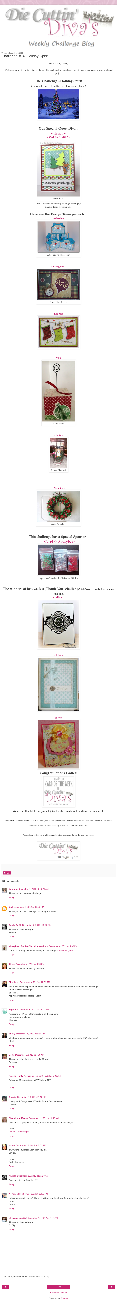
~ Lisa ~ (58, 655)
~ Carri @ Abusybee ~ (58, 541)
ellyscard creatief (18, 1218)
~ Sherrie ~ (58, 717)
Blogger (64, 1298)
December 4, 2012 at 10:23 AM (33, 889)
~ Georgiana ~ (58, 266)
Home (58, 1287)
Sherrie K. (14, 982)
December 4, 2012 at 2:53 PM (36, 925)
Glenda (12, 1097)
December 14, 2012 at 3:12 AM (43, 1218)
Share (6, 873)
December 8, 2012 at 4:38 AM (29, 1055)
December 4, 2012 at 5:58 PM (30, 964)
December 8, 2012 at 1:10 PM (31, 1097)
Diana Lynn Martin (18, 1118)
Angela (12, 1176)
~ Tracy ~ (58, 133)
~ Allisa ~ (58, 597)
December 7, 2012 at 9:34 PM (30, 1033)
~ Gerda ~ (58, 218)
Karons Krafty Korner (20, 1076)
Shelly (12, 1033)
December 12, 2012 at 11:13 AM (32, 1176)
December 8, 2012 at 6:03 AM (46, 1076)
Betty (11, 1055)
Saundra (13, 889)
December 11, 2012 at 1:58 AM (44, 1118)
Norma (12, 1194)
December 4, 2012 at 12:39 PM (29, 907)
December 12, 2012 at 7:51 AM (31, 1145)
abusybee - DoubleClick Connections (28, 946)
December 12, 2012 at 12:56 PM (32, 1194)
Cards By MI (15, 925)
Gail (11, 907)
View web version (58, 1292)
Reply (11, 897)
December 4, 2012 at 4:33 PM (63, 946)
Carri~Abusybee (65, 950)
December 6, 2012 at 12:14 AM (34, 1009)
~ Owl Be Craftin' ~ (58, 137)
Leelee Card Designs (19, 1131)
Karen (12, 1145)
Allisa (12, 964)
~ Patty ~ (58, 435)
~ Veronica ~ (58, 488)
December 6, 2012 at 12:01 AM (35, 982)
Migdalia (13, 1009)
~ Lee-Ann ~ (58, 313)
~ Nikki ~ (58, 357)
